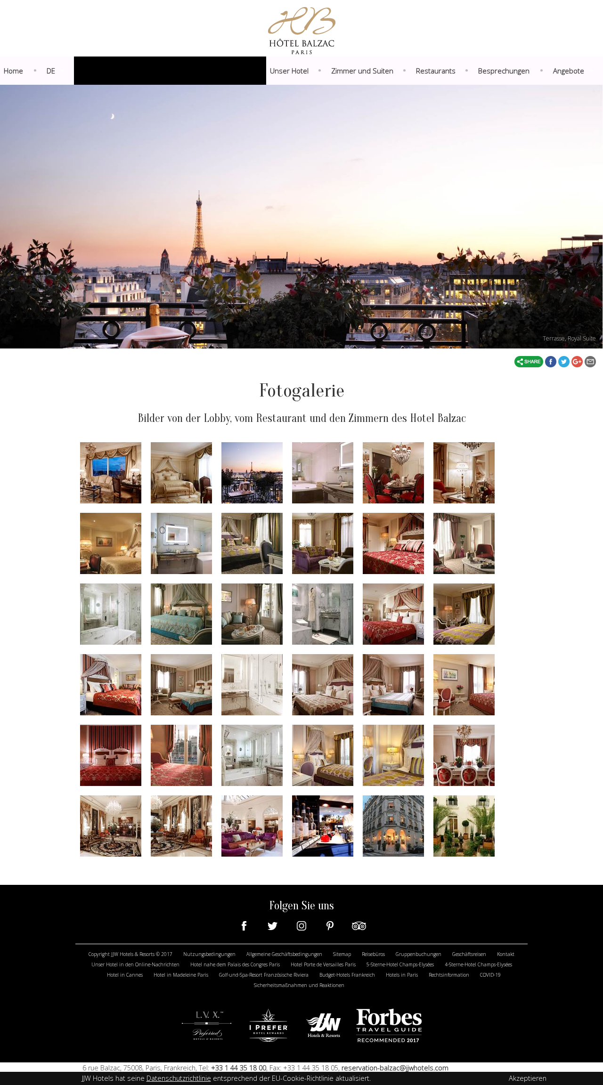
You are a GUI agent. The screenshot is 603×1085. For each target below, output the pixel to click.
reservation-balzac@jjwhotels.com (395, 1067)
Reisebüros (373, 954)
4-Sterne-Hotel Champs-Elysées (478, 964)
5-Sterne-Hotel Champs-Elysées (400, 964)
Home (13, 70)
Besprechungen (504, 70)
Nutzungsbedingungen (209, 954)
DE (51, 70)
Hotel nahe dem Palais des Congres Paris (235, 964)
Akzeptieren (527, 1078)
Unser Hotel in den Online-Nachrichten (135, 964)
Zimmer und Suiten (362, 70)
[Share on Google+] (578, 361)
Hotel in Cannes (125, 975)
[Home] (301, 29)
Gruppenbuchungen (418, 954)
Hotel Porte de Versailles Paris (323, 964)
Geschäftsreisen (469, 954)
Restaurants (436, 70)
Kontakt (505, 954)
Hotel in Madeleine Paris (181, 975)
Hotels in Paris (402, 975)
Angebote (568, 70)
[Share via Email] (590, 361)
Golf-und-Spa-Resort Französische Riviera (264, 975)
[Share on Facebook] (551, 361)
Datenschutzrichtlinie (179, 1078)
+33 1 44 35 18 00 (237, 1067)
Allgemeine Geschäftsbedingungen (284, 954)
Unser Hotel (289, 70)
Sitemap (342, 954)
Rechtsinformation (449, 975)
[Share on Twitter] (564, 361)
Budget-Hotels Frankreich (347, 975)
